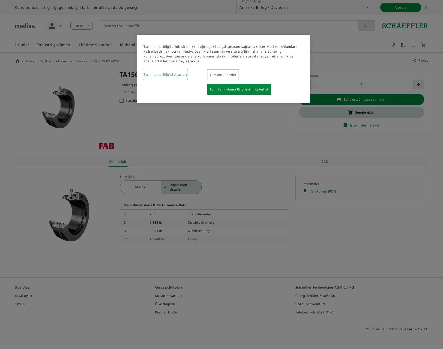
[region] (223, 69)
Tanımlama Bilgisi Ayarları (165, 74)
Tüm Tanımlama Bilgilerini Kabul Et (239, 89)
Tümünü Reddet (223, 74)
